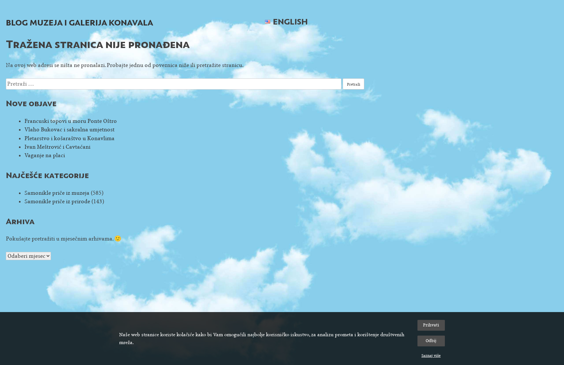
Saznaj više (431, 355)
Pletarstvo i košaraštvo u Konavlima (69, 138)
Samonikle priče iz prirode (57, 201)
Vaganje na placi (44, 155)
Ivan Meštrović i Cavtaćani (57, 146)
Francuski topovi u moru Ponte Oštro (70, 121)
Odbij (431, 340)
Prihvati (431, 325)
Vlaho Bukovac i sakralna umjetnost (69, 129)
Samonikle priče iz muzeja (56, 193)
